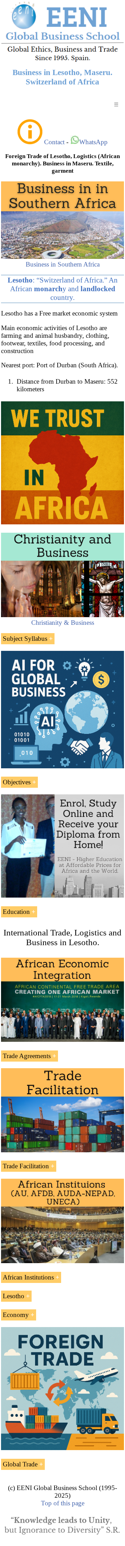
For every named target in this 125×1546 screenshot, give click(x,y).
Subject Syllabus (25, 638)
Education (16, 911)
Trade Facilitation (26, 1166)
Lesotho (13, 1296)
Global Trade (20, 1464)
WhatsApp (93, 142)
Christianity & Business (62, 622)
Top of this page (62, 1503)
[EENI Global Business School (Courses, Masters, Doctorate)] (62, 60)
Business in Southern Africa (63, 264)
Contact (54, 142)
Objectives (17, 782)
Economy (16, 1314)
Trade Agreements (27, 1056)
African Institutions (28, 1277)
